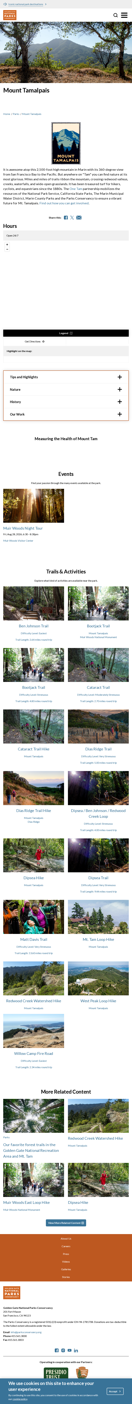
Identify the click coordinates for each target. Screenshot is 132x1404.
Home (6, 113)
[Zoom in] (7, 244)
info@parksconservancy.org (26, 1332)
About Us (66, 1238)
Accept (113, 1391)
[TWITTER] (72, 218)
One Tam (76, 189)
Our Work (17, 414)
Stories (66, 1276)
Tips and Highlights (24, 377)
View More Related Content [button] (64, 1222)
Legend (63, 333)
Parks (16, 113)
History (15, 402)
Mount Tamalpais (98, 633)
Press (66, 1253)
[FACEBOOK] (66, 218)
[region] (66, 289)
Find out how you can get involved (64, 203)
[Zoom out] (7, 249)
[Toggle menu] (124, 15)
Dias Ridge (34, 821)
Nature (15, 389)
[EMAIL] (78, 218)
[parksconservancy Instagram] (63, 1350)
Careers (66, 1246)
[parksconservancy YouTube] (69, 1350)
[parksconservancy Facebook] (57, 1350)
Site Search (115, 15)
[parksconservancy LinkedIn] (76, 1350)
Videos (66, 1261)
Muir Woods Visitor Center (18, 540)
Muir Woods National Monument (98, 637)
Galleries (66, 1269)
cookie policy (20, 1398)
